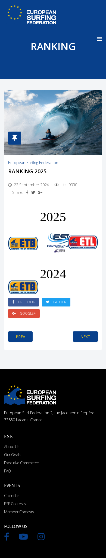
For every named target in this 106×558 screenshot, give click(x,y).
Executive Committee (21, 462)
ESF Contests (15, 503)
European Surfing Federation (33, 162)
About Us (11, 446)
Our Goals (12, 454)
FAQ (7, 471)
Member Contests (19, 511)
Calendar (11, 495)
